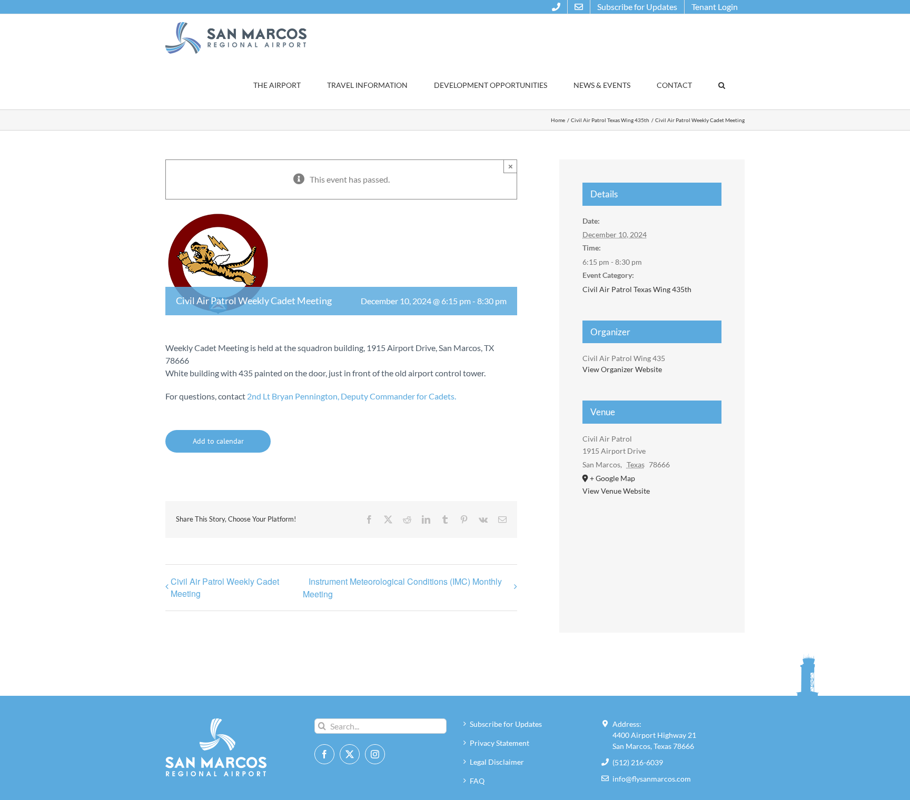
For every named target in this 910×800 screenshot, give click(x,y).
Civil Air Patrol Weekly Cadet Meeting (225, 587)
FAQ (477, 780)
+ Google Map (612, 478)
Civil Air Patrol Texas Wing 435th (636, 289)
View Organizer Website (622, 369)
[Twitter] (350, 754)
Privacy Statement (499, 742)
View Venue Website (616, 490)
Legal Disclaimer (497, 761)
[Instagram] (375, 754)
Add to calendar (218, 441)
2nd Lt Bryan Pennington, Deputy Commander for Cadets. (351, 396)
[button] (721, 85)
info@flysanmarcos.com (651, 778)
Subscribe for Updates (506, 723)
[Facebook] (324, 754)
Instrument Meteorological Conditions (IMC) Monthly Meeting (402, 587)
